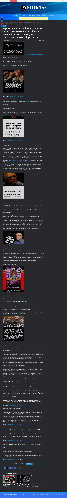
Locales (7, 22)
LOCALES (18, 15)
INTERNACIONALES (36, 15)
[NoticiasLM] (33, 8)
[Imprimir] (20, 468)
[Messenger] (15, 468)
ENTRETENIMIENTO (52, 15)
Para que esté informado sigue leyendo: (9, 485)
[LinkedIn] (10, 468)
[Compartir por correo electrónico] (17, 468)
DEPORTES (44, 15)
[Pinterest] (12, 468)
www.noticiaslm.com (12, 96)
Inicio (4, 22)
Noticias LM (22, 494)
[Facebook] (5, 468)
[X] (7, 468)
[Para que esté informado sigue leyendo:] (9, 479)
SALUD (29, 15)
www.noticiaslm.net (20, 96)
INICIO (13, 15)
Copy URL (29, 463)
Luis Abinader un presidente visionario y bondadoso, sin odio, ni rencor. (36, 484)
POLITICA (24, 15)
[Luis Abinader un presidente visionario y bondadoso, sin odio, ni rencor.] (37, 478)
